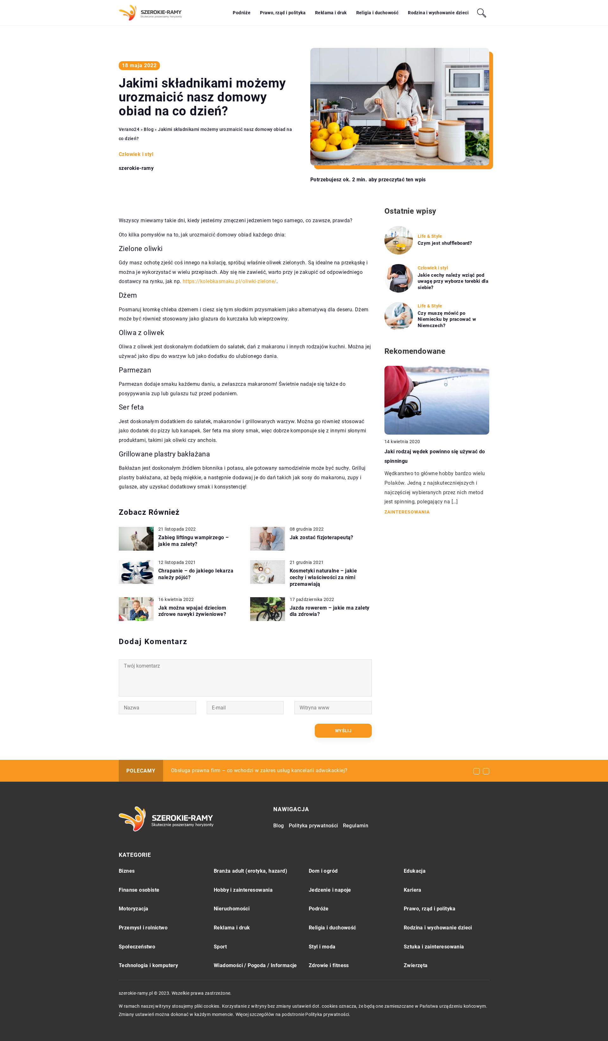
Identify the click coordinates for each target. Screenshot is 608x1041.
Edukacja (415, 871)
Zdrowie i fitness (329, 965)
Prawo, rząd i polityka (283, 12)
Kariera (412, 890)
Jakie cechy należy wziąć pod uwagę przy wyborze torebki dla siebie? (453, 281)
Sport (220, 947)
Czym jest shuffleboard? (445, 243)
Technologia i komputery (148, 965)
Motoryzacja (133, 909)
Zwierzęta (416, 965)
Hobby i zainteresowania (243, 890)
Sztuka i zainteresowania (434, 947)
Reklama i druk (331, 12)
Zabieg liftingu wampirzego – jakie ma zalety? (193, 540)
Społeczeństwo (137, 947)
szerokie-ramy (136, 168)
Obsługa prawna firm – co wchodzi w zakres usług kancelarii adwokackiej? (259, 770)
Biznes (127, 871)
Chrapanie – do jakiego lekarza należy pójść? (195, 574)
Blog (278, 826)
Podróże (241, 12)
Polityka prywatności (313, 826)
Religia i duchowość (377, 12)
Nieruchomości (232, 909)
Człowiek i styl (136, 154)
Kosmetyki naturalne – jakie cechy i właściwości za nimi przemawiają (323, 577)
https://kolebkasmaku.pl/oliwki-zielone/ (230, 281)
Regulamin (356, 826)
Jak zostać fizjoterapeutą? (321, 537)
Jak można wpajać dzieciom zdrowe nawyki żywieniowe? (192, 611)
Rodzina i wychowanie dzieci (438, 12)
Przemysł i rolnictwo (143, 928)
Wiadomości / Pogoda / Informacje (255, 965)
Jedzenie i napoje (330, 890)
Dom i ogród (323, 871)
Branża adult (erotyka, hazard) (250, 871)
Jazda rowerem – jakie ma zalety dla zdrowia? (330, 611)
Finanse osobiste (139, 890)
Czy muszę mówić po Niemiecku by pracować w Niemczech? (447, 319)
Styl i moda (322, 947)
